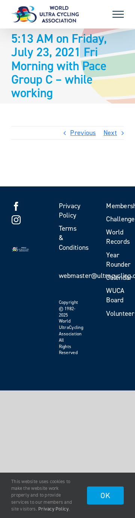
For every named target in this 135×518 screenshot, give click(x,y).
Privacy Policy (53, 509)
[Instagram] (16, 220)
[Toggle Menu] (118, 14)
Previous (83, 132)
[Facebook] (16, 206)
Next (110, 132)
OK (105, 495)
